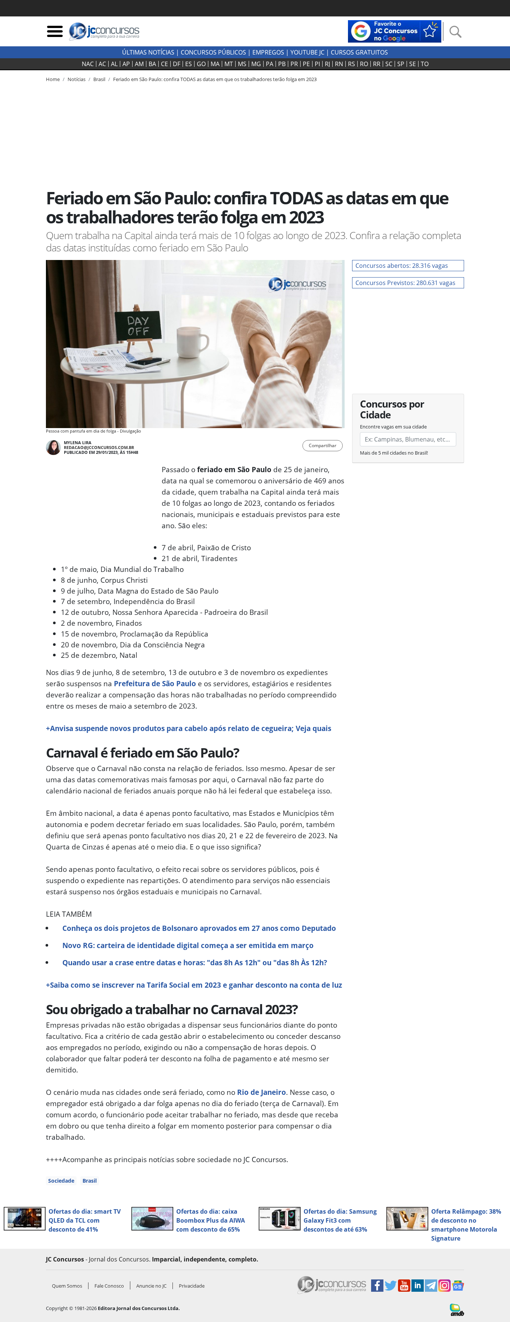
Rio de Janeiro (260, 1092)
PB (282, 64)
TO (425, 64)
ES (188, 64)
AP (126, 64)
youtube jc (307, 52)
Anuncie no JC (151, 1285)
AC (102, 64)
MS (242, 64)
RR (376, 64)
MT (228, 64)
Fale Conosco (109, 1285)
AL (114, 64)
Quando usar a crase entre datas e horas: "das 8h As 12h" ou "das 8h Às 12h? (194, 962)
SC (388, 64)
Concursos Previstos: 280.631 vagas (405, 283)
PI (317, 64)
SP (400, 64)
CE (164, 64)
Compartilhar (322, 445)
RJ (327, 64)
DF (176, 64)
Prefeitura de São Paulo (155, 683)
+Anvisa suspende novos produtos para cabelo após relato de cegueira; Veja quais (188, 728)
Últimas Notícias (148, 52)
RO (364, 64)
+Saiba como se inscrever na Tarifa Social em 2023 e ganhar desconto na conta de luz (194, 985)
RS (351, 64)
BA (152, 64)
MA (215, 64)
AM (139, 64)
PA (269, 64)
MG (256, 64)
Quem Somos (67, 1285)
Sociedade (61, 1180)
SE (412, 64)
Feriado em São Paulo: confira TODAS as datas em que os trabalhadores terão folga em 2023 (215, 79)
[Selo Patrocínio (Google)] (394, 31)
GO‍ (201, 64)
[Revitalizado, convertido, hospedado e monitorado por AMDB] (457, 1309)
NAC (88, 64)
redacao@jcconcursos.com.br (99, 447)
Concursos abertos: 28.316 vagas (401, 265)
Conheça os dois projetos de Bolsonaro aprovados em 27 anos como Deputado (199, 928)
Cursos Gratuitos (359, 52)
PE (306, 64)
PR (294, 64)
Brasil (90, 1180)
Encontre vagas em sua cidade (393, 426)
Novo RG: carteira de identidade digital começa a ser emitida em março (188, 945)
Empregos (268, 52)
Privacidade (192, 1285)
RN (339, 64)
